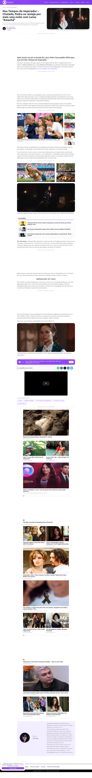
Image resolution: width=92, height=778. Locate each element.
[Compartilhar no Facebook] (61, 368)
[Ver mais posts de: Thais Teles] (4, 28)
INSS (87, 2)
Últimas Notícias (54, 2)
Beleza (83, 2)
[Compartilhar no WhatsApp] (58, 368)
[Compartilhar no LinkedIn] (68, 368)
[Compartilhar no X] (65, 368)
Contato (43, 766)
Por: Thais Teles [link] (11, 27)
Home (46, 2)
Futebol (77, 2)
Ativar (71, 362)
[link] (24, 737)
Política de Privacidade (53, 766)
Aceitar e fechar (13, 768)
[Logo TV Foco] (8, 2)
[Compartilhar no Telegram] (71, 368)
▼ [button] (86, 29)
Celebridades (64, 2)
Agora (71, 2)
